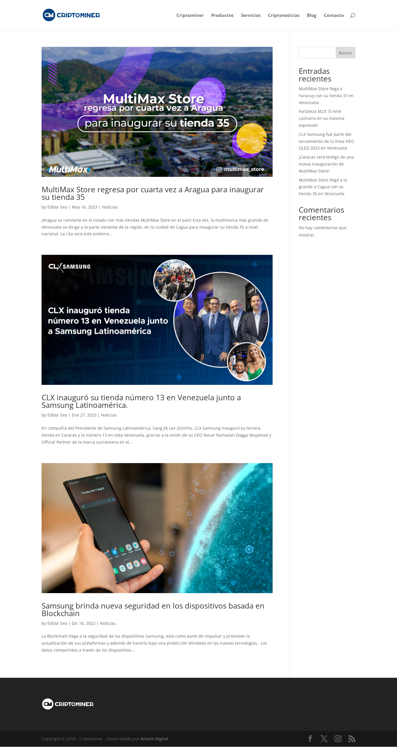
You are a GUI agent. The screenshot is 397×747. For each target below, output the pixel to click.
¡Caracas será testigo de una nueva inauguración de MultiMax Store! (326, 164)
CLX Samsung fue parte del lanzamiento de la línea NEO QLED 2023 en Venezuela (326, 141)
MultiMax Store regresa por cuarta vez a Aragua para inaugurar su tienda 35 (153, 193)
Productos (222, 15)
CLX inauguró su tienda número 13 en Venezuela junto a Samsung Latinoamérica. (141, 401)
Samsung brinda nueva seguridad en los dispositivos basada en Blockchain (153, 609)
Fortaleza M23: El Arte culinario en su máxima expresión (321, 118)
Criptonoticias (283, 15)
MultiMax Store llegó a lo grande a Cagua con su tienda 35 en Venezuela (323, 187)
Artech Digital (154, 738)
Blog (311, 15)
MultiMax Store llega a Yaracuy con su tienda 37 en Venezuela (326, 95)
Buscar (345, 53)
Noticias (110, 207)
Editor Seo (57, 207)
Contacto (334, 15)
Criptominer (190, 15)
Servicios (250, 15)
